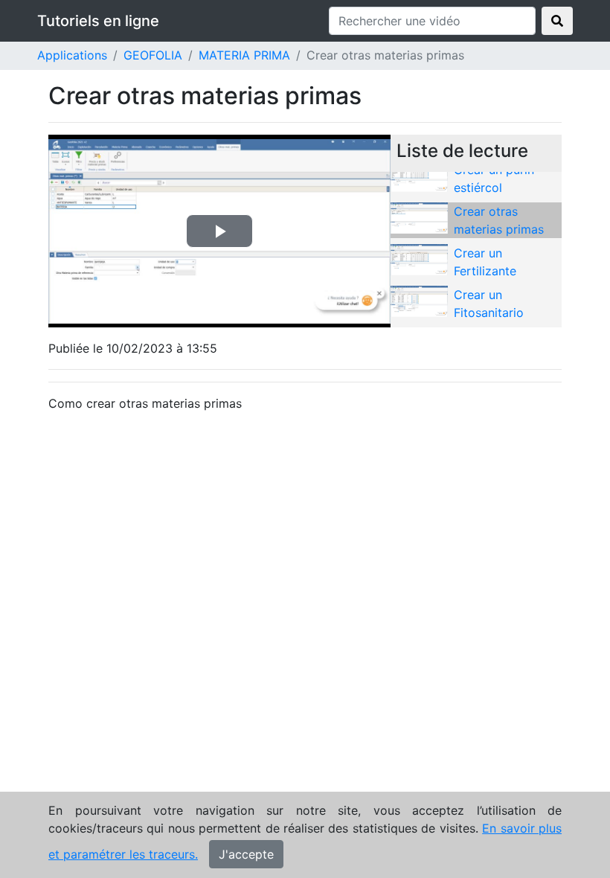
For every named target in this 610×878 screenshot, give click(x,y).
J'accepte (246, 854)
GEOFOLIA (152, 55)
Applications (72, 55)
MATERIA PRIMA (244, 55)
